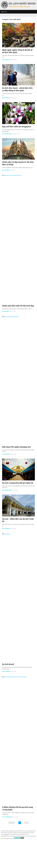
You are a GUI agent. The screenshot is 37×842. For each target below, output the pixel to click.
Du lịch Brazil (8, 664)
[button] (4, 11)
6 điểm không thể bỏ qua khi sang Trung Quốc (17, 808)
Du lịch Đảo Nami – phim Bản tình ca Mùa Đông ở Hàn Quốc (17, 89)
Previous (11, 822)
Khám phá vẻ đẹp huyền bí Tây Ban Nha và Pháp (18, 163)
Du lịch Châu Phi (6, 454)
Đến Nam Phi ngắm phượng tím (16, 447)
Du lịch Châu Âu (5, 170)
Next (26, 822)
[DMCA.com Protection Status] (19, 838)
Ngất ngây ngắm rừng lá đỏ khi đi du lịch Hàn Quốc (17, 51)
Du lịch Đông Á (5, 59)
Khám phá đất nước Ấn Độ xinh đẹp (18, 306)
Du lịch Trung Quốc (7, 817)
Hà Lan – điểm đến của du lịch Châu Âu (18, 520)
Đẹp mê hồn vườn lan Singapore (16, 126)
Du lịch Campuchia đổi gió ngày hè (17, 483)
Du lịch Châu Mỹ (6, 671)
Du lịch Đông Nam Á (6, 133)
